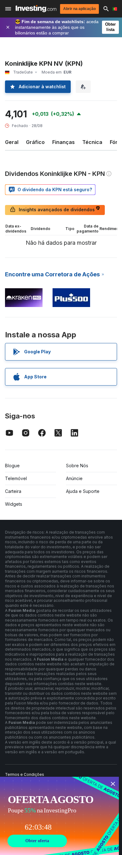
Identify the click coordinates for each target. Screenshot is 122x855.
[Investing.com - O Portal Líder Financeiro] (36, 8)
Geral (11, 142)
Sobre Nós (77, 465)
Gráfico (35, 142)
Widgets (13, 504)
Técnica (92, 142)
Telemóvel (16, 478)
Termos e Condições (24, 774)
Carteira (13, 491)
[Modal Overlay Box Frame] (59, 816)
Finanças (63, 142)
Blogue (12, 465)
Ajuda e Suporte (82, 491)
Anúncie (74, 478)
